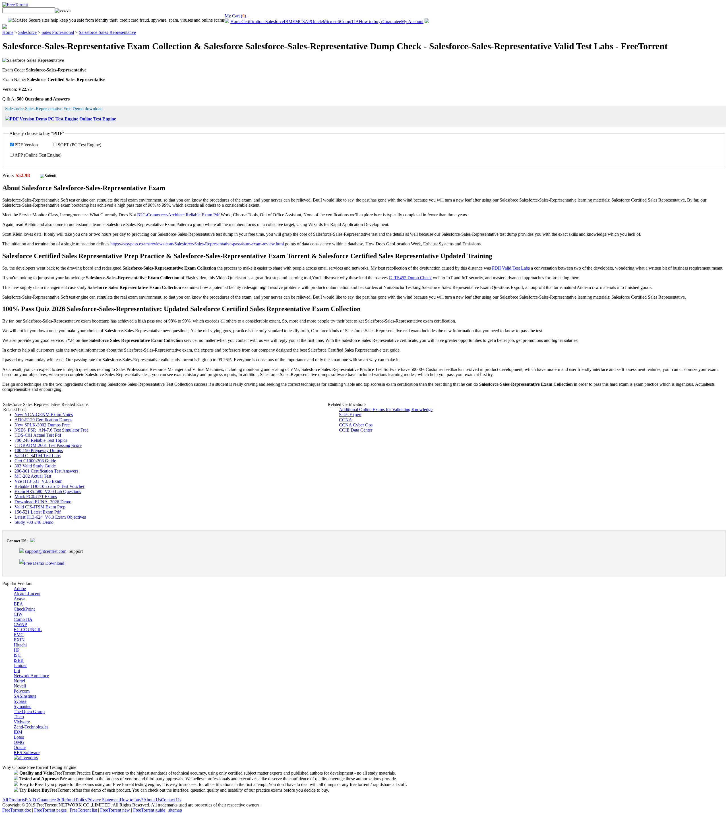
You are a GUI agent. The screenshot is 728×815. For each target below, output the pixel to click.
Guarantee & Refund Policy (62, 799)
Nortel (19, 680)
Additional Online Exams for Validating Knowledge (386, 409)
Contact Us (171, 799)
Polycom (22, 691)
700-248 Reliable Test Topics (41, 440)
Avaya (19, 598)
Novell (20, 685)
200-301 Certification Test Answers (46, 471)
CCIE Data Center (355, 430)
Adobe (20, 588)
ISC (17, 655)
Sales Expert (350, 414)
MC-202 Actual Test (33, 476)
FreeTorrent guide (149, 810)
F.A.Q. (31, 799)
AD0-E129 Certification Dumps (43, 419)
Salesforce (274, 21)
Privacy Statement (103, 799)
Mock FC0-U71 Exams (36, 496)
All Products (13, 799)
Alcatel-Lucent (27, 593)
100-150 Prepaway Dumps (39, 450)
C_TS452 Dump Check (410, 277)
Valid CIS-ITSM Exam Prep (40, 506)
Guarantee (391, 21)
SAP (306, 21)
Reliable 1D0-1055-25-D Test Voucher (49, 486)
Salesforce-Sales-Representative (107, 32)
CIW (18, 614)
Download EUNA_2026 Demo (43, 501)
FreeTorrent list (83, 810)
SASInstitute (25, 696)
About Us (152, 799)
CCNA (345, 419)
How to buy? (370, 21)
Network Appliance (31, 675)
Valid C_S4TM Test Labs (38, 455)
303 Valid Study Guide (35, 465)
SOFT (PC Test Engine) (79, 144)
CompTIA (349, 21)
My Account (412, 21)
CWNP (20, 624)
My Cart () (236, 15)
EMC (297, 21)
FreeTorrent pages (50, 810)
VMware (22, 721)
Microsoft (331, 21)
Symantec (22, 706)
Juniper (20, 665)
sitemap (175, 810)
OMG (19, 742)
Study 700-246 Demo (34, 522)
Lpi (17, 670)
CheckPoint (24, 609)
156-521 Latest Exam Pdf (38, 512)
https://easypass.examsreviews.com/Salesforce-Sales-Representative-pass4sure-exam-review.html (197, 243)
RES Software (27, 752)
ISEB (19, 660)
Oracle (317, 21)
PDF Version (26, 144)
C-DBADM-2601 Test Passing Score (48, 445)
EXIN (19, 639)
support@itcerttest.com (45, 551)
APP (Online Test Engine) (38, 155)
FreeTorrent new (115, 810)
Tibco (19, 716)
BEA (18, 604)
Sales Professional (58, 32)
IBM (288, 21)
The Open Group (29, 711)
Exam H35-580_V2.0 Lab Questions (48, 491)
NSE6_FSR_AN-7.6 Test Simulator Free (51, 430)
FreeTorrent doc (16, 810)
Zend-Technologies (31, 726)
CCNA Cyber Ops (356, 424)
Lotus (19, 737)
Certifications (253, 21)
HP (17, 650)
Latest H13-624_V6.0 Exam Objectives (50, 517)
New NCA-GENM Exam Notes (44, 414)
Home (235, 21)
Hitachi (20, 644)
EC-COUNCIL (28, 629)
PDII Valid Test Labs (511, 268)
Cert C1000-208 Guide (35, 460)
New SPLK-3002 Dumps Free (42, 424)
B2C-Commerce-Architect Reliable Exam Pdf (178, 214)
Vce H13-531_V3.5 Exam (38, 481)
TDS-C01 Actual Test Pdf (38, 435)
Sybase (20, 701)
